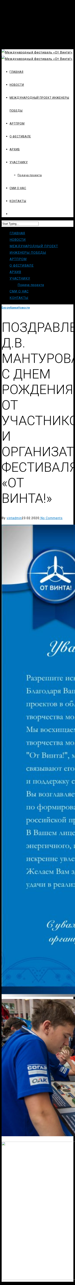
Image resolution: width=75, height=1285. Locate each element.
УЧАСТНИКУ (20, 278)
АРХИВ (15, 272)
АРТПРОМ (18, 259)
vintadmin (14, 518)
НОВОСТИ (18, 240)
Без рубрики (10, 307)
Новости (24, 307)
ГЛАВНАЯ (17, 233)
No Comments (51, 518)
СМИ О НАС (19, 291)
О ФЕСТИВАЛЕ (22, 265)
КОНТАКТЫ (19, 298)
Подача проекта (31, 285)
